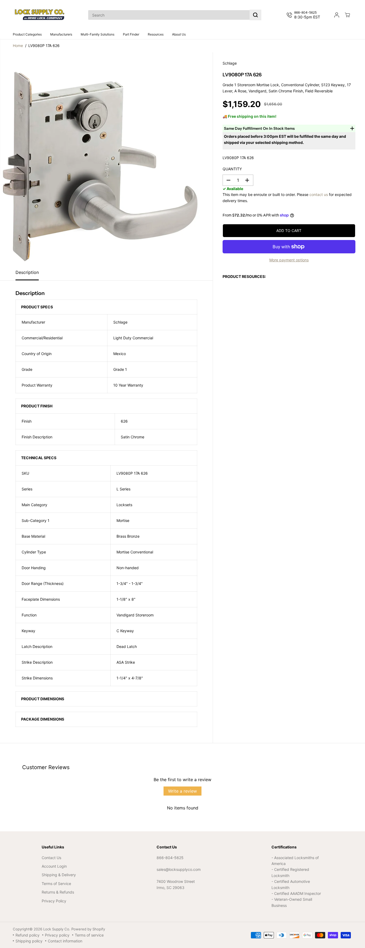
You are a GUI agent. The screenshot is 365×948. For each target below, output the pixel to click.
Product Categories (27, 34)
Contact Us (51, 857)
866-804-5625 (170, 857)
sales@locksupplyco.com (179, 869)
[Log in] (336, 15)
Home (18, 45)
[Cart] (347, 15)
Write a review (182, 791)
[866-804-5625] (304, 15)
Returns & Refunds (58, 892)
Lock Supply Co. (56, 929)
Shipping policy (28, 941)
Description (27, 272)
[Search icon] (255, 15)
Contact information (65, 941)
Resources (156, 34)
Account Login (54, 866)
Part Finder (131, 34)
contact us (318, 194)
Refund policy (27, 935)
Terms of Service (56, 883)
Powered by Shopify (88, 929)
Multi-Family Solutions (97, 34)
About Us (179, 34)
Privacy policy (57, 935)
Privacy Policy (54, 901)
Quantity (232, 169)
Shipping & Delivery (59, 874)
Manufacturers (61, 34)
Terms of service (89, 935)
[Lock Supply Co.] (39, 15)
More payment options (289, 260)
